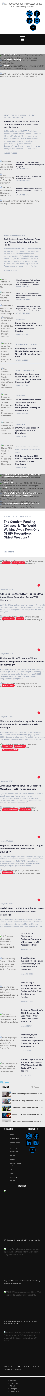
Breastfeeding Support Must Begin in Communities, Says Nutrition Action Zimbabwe (32, 964)
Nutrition (8, 235)
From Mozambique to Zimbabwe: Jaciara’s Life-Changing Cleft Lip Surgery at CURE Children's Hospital (25, 1094)
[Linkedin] (29, 20)
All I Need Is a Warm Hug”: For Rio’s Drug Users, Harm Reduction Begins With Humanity (22, 597)
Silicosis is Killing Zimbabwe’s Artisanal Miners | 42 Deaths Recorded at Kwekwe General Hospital (25, 1101)
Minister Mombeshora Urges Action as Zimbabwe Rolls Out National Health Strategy (21, 724)
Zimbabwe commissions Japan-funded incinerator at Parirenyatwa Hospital (30, 164)
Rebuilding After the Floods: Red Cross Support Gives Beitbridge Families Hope (28, 352)
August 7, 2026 (7, 717)
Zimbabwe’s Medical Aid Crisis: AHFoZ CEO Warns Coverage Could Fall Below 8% (25, 1108)
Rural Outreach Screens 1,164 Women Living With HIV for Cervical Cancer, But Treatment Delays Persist (22, 474)
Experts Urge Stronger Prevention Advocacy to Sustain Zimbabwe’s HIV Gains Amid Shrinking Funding (31, 989)
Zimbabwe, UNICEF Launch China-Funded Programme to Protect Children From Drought (22, 661)
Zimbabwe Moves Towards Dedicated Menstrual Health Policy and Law (20, 787)
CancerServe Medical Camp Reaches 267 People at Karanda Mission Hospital (28, 327)
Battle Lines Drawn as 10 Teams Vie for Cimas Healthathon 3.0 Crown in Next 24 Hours (21, 124)
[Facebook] (36, 1136)
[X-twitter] (29, 1136)
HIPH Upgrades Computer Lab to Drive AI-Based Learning (22, 1240)
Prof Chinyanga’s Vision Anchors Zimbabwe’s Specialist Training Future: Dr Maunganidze (32, 1040)
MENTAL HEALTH (18, 563)
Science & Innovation (13, 118)
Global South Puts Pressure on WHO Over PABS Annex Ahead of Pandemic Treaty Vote (25, 1115)
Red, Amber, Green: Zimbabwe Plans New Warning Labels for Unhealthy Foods (22, 242)
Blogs (18, 370)
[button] (22, 39)
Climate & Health (22, 345)
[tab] (22, 1093)
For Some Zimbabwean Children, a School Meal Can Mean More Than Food (29, 191)
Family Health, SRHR (10, 750)
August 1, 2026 (26, 1026)
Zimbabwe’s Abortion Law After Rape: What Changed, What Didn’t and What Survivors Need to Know (29, 309)
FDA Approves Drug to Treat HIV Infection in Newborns (28, 178)
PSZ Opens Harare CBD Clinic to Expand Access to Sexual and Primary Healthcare (28, 460)
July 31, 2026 (26, 1051)
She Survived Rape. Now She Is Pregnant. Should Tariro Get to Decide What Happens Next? (28, 378)
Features (34, 345)
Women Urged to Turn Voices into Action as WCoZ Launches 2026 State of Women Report (32, 1065)
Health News (20, 319)
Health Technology (13, 115)
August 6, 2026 (7, 781)
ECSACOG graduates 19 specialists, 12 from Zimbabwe (27, 430)
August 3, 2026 (7, 904)
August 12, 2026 (7, 589)
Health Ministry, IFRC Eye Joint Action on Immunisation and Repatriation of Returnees (22, 911)
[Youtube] (32, 1150)
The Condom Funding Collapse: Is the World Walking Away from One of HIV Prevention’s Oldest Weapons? (21, 493)
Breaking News (29, 115)
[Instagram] (37, 20)
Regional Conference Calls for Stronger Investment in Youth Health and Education (21, 848)
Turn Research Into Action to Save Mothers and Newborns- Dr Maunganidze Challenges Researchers (28, 405)
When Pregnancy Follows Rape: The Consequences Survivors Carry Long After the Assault (28, 282)
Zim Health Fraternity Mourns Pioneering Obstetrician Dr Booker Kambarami (29, 295)
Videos (5, 1082)
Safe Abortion (28, 370)
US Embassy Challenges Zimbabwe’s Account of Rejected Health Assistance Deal (31, 939)
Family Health (21, 447)
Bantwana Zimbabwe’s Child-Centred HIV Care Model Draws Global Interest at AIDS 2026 (32, 1016)
